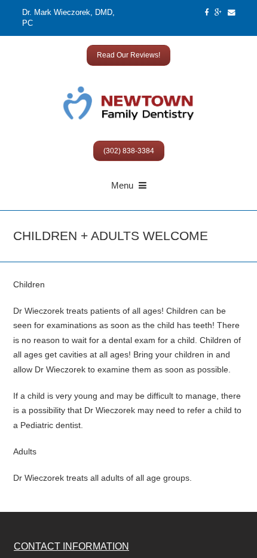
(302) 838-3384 (128, 150)
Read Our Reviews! (128, 55)
